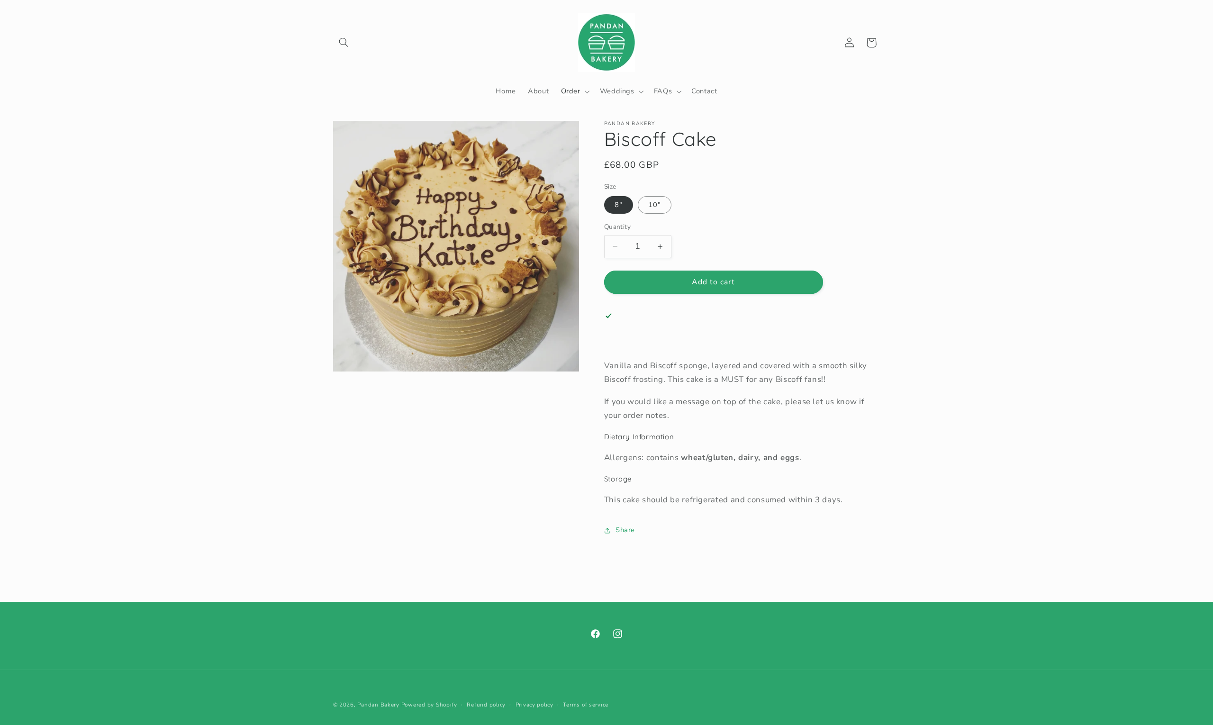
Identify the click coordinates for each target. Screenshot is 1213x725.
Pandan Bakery (378, 704)
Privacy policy (534, 704)
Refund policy (486, 704)
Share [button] (625, 530)
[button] (344, 43)
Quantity (617, 226)
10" (654, 204)
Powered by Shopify (429, 704)
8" (619, 204)
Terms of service (585, 704)
